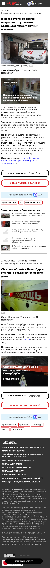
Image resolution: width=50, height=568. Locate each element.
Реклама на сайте (12, 464)
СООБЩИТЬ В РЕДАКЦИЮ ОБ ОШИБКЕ (21, 482)
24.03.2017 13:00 (8, 10)
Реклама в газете (24, 460)
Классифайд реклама (14, 475)
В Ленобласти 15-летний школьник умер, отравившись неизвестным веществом (28, 215)
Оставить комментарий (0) (25, 183)
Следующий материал (24, 561)
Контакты (7, 460)
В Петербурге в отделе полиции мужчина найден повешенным (29, 247)
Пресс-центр (37, 447)
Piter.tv (26, 340)
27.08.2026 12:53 (8, 261)
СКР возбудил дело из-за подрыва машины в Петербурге (20, 370)
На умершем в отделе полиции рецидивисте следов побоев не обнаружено (24, 240)
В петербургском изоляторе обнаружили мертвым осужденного (20, 161)
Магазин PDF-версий (13, 451)
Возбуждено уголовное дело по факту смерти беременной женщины (27, 231)
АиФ (31, 66)
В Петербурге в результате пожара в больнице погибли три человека (26, 223)
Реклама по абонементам (16, 467)
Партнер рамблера (24, 555)
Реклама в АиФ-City (12, 471)
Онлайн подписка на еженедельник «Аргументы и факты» (22, 455)
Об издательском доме (15, 447)
